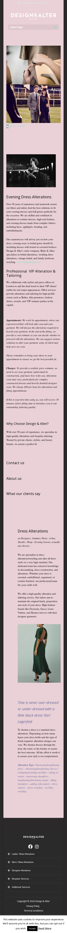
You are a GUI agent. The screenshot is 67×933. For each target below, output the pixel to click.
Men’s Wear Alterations (23, 862)
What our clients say (23, 493)
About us (13, 478)
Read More (44, 928)
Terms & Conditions (33, 910)
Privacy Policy (33, 906)
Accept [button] (32, 928)
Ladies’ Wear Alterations (23, 854)
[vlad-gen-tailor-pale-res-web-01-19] (33, 64)
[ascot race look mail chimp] (33, 103)
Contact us (16, 462)
